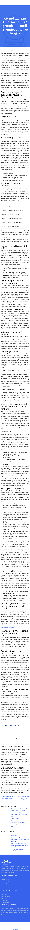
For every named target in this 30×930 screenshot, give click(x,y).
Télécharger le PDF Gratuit (7, 627)
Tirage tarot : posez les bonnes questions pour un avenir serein (7, 798)
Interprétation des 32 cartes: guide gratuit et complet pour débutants (22, 798)
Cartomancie (4, 49)
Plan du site (15, 929)
